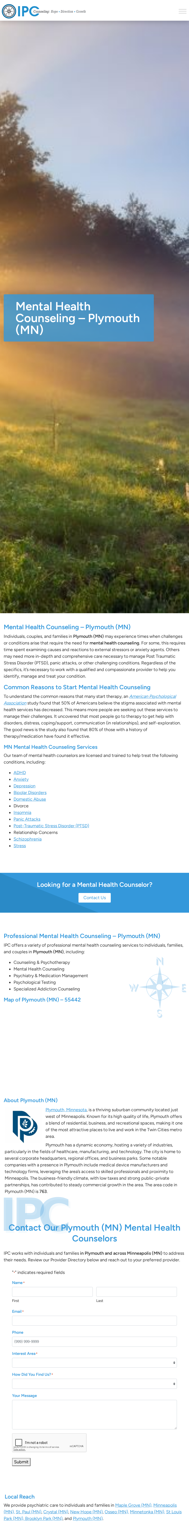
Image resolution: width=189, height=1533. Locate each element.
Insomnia (22, 812)
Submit (21, 1462)
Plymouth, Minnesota (66, 1109)
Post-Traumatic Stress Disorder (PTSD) (51, 826)
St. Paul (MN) (28, 1512)
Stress (20, 845)
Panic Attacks (27, 819)
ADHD (20, 772)
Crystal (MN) (55, 1512)
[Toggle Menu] (183, 11)
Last (99, 1300)
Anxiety (21, 779)
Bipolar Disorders (30, 792)
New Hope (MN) (86, 1512)
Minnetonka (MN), (147, 1512)
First (15, 1300)
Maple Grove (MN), (133, 1505)
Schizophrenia (28, 839)
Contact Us (94, 897)
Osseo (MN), (117, 1512)
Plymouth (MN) (88, 1518)
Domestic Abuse (30, 799)
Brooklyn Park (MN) (43, 1518)
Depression (24, 786)
